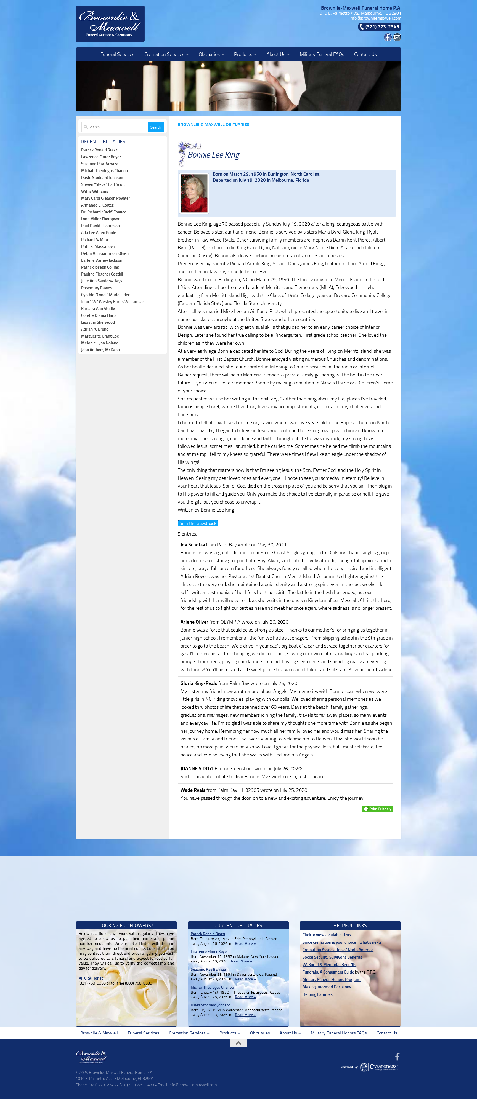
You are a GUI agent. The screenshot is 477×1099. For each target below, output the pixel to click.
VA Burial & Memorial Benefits (329, 964)
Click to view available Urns (327, 934)
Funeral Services (117, 54)
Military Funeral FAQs (322, 54)
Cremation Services (164, 54)
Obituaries (209, 54)
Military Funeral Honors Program (332, 979)
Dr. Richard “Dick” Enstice (103, 212)
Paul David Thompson (100, 225)
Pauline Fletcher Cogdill (102, 274)
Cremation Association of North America (338, 949)
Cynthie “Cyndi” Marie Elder (105, 294)
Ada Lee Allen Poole (98, 232)
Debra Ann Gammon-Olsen (105, 253)
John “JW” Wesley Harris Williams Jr (112, 301)
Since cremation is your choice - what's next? (342, 942)
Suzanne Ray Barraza (99, 163)
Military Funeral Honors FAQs (339, 1033)
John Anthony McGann (100, 349)
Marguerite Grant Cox (100, 336)
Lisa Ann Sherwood (98, 322)
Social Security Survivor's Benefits (332, 957)
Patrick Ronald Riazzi (99, 150)
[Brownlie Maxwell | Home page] (110, 24)
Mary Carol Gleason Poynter (105, 198)
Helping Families (318, 994)
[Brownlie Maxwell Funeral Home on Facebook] (388, 39)
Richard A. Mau (94, 239)
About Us (276, 54)
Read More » (245, 943)
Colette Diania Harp (98, 315)
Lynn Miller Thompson (100, 218)
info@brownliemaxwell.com (375, 18)
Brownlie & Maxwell (99, 1033)
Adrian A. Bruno (94, 329)
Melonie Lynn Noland (99, 343)
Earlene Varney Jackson (101, 260)
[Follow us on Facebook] (397, 1057)
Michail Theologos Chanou (104, 170)
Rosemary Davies (96, 287)
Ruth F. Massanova (98, 246)
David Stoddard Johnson (102, 177)
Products (243, 54)
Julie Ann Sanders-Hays (101, 281)
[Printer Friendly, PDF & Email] (377, 809)
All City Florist (91, 978)
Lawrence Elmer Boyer (101, 156)
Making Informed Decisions (327, 987)
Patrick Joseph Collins (100, 267)
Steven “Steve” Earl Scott (103, 184)
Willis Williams (94, 191)
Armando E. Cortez (97, 205)
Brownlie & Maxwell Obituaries (213, 124)
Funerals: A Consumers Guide (328, 972)
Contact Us (365, 54)
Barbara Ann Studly (98, 308)
